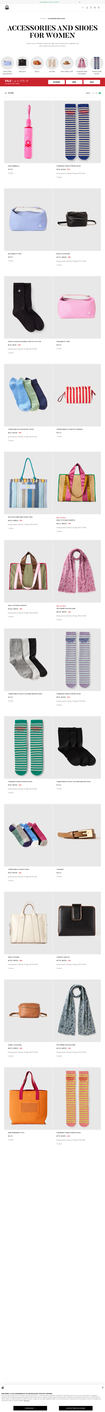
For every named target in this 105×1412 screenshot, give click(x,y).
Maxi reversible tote (16, 1132)
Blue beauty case (14, 253)
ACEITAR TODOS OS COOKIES (75, 1408)
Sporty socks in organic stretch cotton (24, 341)
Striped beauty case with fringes (69, 429)
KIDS (92, 82)
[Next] (79, 2)
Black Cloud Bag (63, 253)
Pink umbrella (13, 166)
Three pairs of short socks (18, 869)
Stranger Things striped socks (68, 166)
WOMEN (56, 82)
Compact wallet (63, 957)
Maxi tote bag (13, 957)
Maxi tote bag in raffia (65, 520)
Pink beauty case (63, 341)
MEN (74, 82)
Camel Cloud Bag (15, 1045)
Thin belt (60, 869)
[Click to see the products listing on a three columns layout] (100, 93)
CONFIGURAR (29, 1408)
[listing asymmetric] (93, 93)
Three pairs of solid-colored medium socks (25, 694)
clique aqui (26, 1400)
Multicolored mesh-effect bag (20, 517)
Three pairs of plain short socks (21, 429)
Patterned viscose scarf (65, 608)
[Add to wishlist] (7, 103)
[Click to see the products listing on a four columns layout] (96, 93)
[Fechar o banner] (102, 1387)
